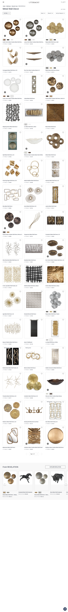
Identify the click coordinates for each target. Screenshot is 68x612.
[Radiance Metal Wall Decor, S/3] (12, 410)
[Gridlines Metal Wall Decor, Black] (34, 274)
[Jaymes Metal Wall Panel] (55, 194)
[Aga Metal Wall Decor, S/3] (12, 300)
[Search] (61, 2)
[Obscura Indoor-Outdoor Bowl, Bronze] (55, 382)
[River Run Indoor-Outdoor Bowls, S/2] (34, 56)
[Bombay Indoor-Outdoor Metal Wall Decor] (55, 436)
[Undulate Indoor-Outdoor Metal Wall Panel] (34, 436)
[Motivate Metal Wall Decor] (34, 356)
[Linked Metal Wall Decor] (34, 84)
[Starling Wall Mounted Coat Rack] (34, 410)
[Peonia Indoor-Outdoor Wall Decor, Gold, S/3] (55, 84)
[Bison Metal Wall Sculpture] (57, 480)
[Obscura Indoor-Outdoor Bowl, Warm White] (34, 141)
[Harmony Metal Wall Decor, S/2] (55, 169)
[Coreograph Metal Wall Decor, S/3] (12, 56)
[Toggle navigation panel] (3, 2)
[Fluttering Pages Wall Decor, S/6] (12, 169)
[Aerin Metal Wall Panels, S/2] (55, 410)
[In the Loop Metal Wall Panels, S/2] (12, 274)
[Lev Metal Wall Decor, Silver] (34, 112)
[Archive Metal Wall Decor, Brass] (55, 274)
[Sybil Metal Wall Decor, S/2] (12, 141)
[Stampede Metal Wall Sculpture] (25, 480)
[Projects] (21, 20)
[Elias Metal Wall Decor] (12, 194)
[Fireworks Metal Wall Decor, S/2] (12, 382)
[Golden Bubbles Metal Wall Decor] (34, 169)
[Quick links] (65, 609)
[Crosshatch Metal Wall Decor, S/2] (55, 220)
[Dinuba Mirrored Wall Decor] (34, 300)
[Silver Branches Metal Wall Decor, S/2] (12, 248)
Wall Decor (8, 6)
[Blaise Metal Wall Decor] (55, 112)
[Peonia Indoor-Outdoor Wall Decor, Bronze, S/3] (12, 220)
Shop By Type (15, 6)
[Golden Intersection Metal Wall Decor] (55, 356)
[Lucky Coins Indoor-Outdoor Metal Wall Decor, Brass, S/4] (12, 28)
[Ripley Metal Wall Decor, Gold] (55, 28)
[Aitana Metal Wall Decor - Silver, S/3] (41, 480)
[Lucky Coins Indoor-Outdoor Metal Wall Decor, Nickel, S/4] (34, 28)
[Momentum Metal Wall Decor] (12, 436)
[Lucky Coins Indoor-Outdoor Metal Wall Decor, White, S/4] (12, 84)
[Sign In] (63, 2)
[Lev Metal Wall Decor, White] (55, 328)
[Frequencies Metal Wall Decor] (34, 220)
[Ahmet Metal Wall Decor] (55, 141)
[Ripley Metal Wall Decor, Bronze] (55, 56)
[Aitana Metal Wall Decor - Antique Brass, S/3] (9, 480)
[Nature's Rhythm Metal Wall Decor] (12, 328)
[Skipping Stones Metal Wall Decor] (12, 112)
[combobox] (30, 454)
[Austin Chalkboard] (34, 328)
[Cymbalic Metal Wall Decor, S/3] (34, 382)
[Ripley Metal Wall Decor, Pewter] (55, 300)
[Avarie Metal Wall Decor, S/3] (34, 194)
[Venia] (34, 2)
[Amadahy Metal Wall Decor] (34, 248)
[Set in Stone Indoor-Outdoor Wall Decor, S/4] (55, 248)
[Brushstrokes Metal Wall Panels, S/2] (12, 356)
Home (4, 6)
